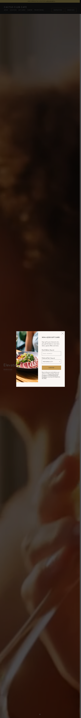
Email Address (48, 350)
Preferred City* (48, 358)
